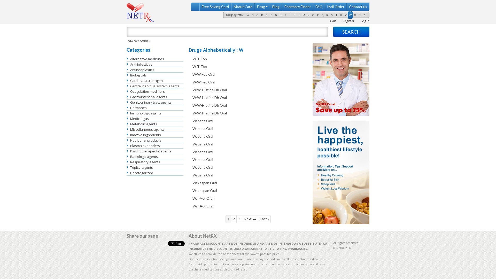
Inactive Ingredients (145, 135)
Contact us (358, 6)
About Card (243, 6)
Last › (264, 218)
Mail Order (335, 6)
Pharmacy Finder (297, 6)
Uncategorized (141, 173)
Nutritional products (145, 140)
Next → (250, 218)
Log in (365, 21)
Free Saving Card (215, 6)
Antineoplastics (142, 69)
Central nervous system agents (154, 86)
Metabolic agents (143, 124)
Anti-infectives (141, 64)
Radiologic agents (144, 156)
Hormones (138, 107)
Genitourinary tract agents (151, 102)
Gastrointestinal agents (148, 97)
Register (348, 21)
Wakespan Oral (204, 183)
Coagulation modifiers (147, 91)
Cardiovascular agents (148, 80)
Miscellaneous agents (147, 129)
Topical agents (141, 167)
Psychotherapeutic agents (150, 151)
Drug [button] (261, 6)
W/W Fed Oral (203, 74)
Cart (333, 21)
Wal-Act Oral (202, 198)
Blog (276, 6)
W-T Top (199, 59)
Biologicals (138, 75)
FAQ (319, 6)
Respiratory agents (145, 162)
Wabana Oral (202, 121)
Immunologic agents (145, 113)
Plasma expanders (145, 145)
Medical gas (139, 118)
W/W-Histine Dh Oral (209, 90)
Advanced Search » (139, 41)
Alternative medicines (147, 59)
